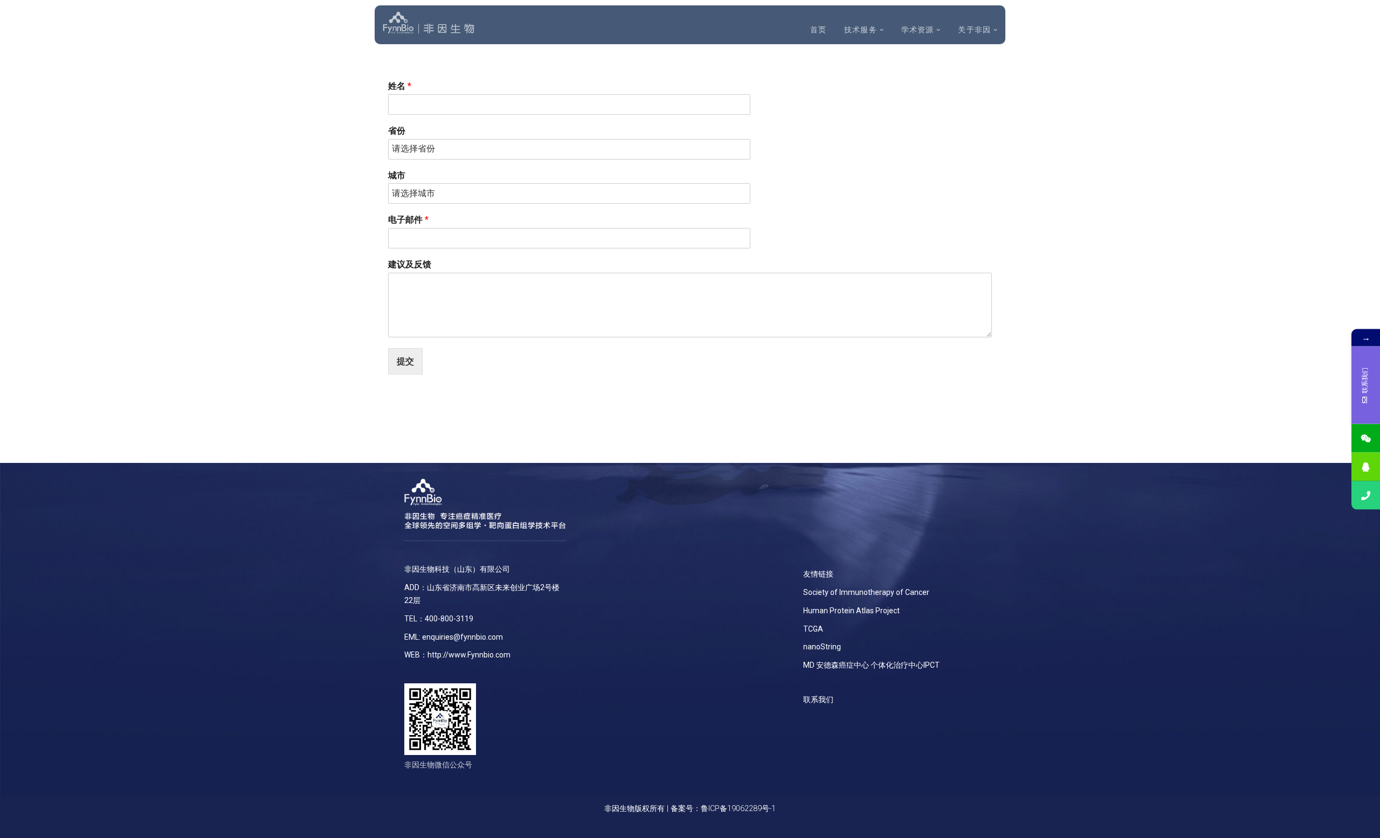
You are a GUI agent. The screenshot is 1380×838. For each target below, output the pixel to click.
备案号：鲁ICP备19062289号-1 (723, 808)
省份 (396, 131)
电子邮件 (408, 219)
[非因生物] (428, 22)
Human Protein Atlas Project (851, 610)
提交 (405, 361)
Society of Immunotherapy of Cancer (866, 592)
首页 (818, 29)
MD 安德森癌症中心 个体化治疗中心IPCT (871, 665)
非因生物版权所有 (634, 808)
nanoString (822, 646)
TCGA (813, 629)
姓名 (399, 86)
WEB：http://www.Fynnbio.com (457, 654)
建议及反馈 (409, 264)
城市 (396, 175)
